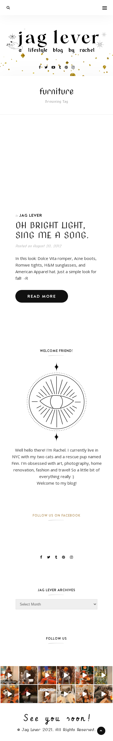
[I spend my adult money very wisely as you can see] (103, 694)
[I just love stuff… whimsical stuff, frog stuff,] (103, 675)
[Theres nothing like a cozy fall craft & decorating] (47, 675)
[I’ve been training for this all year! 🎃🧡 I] (10, 675)
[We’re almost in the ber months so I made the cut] (84, 675)
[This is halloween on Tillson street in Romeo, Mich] (28, 694)
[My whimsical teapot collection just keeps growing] (47, 694)
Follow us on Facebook (56, 515)
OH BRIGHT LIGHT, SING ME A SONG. (52, 230)
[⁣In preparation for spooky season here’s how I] (66, 694)
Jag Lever (30, 215)
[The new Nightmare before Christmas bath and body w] (10, 694)
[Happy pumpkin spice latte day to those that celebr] (66, 675)
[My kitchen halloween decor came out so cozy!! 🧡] (84, 694)
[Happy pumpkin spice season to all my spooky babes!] (28, 675)
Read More (41, 296)
